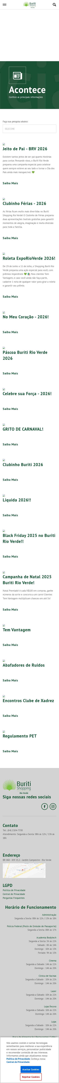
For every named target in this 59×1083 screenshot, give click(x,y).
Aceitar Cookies (30, 1069)
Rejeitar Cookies (31, 1076)
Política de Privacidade (14, 890)
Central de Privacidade (14, 894)
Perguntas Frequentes (14, 897)
